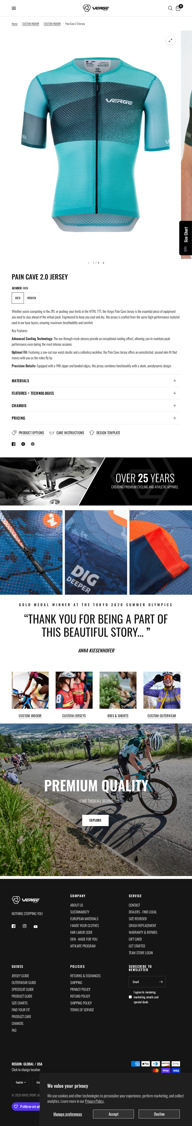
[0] (177, 8)
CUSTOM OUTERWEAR (162, 716)
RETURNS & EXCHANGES (85, 975)
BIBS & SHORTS (118, 716)
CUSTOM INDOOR (30, 24)
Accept (113, 1114)
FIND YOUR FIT (21, 1009)
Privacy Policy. (94, 1101)
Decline (159, 1114)
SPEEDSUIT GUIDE (23, 989)
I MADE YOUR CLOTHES (84, 925)
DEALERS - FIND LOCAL (143, 911)
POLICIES (77, 966)
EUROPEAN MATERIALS (84, 918)
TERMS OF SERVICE (82, 1009)
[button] (95, 820)
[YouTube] (39, 927)
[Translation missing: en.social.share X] (24, 444)
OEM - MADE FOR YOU (83, 939)
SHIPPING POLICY (81, 1002)
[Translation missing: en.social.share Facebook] (14, 444)
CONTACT (134, 905)
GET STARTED (137, 945)
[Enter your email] (161, 981)
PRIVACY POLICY (80, 989)
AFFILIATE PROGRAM (83, 945)
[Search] (170, 8)
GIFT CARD (135, 939)
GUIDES (17, 966)
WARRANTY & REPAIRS (143, 932)
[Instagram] (28, 926)
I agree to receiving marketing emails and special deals (146, 997)
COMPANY (78, 895)
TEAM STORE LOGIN (141, 952)
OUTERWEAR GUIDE (24, 982)
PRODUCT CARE (21, 1016)
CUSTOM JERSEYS (74, 716)
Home (15, 24)
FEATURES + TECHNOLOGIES (33, 393)
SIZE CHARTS (20, 1002)
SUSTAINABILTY (79, 911)
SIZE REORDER (138, 918)
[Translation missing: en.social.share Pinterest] (34, 444)
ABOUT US (76, 905)
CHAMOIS (19, 405)
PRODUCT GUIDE (22, 996)
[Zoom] (170, 40)
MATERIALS (20, 380)
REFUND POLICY (80, 996)
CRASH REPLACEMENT (142, 925)
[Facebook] (17, 926)
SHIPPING (76, 982)
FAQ (14, 1030)
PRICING (18, 418)
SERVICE (135, 895)
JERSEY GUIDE (20, 975)
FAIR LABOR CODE (81, 932)
